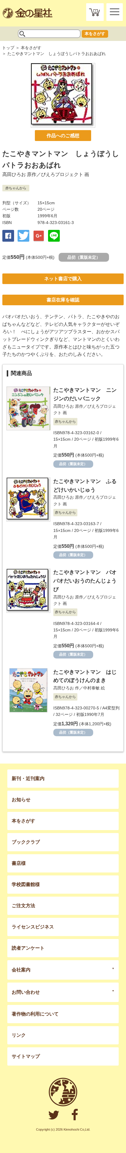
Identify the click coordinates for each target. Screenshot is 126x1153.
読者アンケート (28, 947)
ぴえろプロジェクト (62, 174)
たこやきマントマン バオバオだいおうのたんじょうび (85, 580)
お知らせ (21, 799)
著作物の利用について (35, 1013)
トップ (8, 47)
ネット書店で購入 (63, 278)
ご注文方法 (23, 905)
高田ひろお (14, 174)
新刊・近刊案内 (28, 778)
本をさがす (95, 33)
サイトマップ (26, 1056)
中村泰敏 (91, 688)
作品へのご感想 (63, 135)
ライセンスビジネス (33, 926)
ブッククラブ (26, 842)
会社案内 (21, 969)
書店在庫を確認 (63, 299)
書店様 (19, 863)
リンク (19, 1035)
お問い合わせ (26, 992)
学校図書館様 (26, 884)
